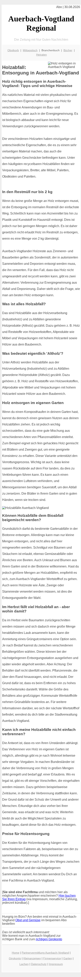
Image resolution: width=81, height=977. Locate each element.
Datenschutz (39, 964)
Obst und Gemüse (27, 920)
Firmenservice (52, 958)
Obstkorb (13, 50)
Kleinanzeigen (32, 958)
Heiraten (41, 54)
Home (15, 952)
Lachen (24, 964)
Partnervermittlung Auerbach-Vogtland (45, 952)
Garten (67, 958)
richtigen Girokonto (49, 939)
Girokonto (15, 958)
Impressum (56, 964)
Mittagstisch (30, 50)
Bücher (68, 50)
